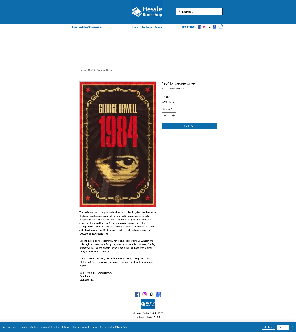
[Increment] (174, 115)
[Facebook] (199, 27)
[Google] (214, 27)
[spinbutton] (169, 115)
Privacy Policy (122, 327)
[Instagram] (204, 27)
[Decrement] (164, 115)
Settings (268, 327)
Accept (282, 327)
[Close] (292, 327)
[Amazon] (209, 27)
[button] (146, 27)
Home (82, 69)
